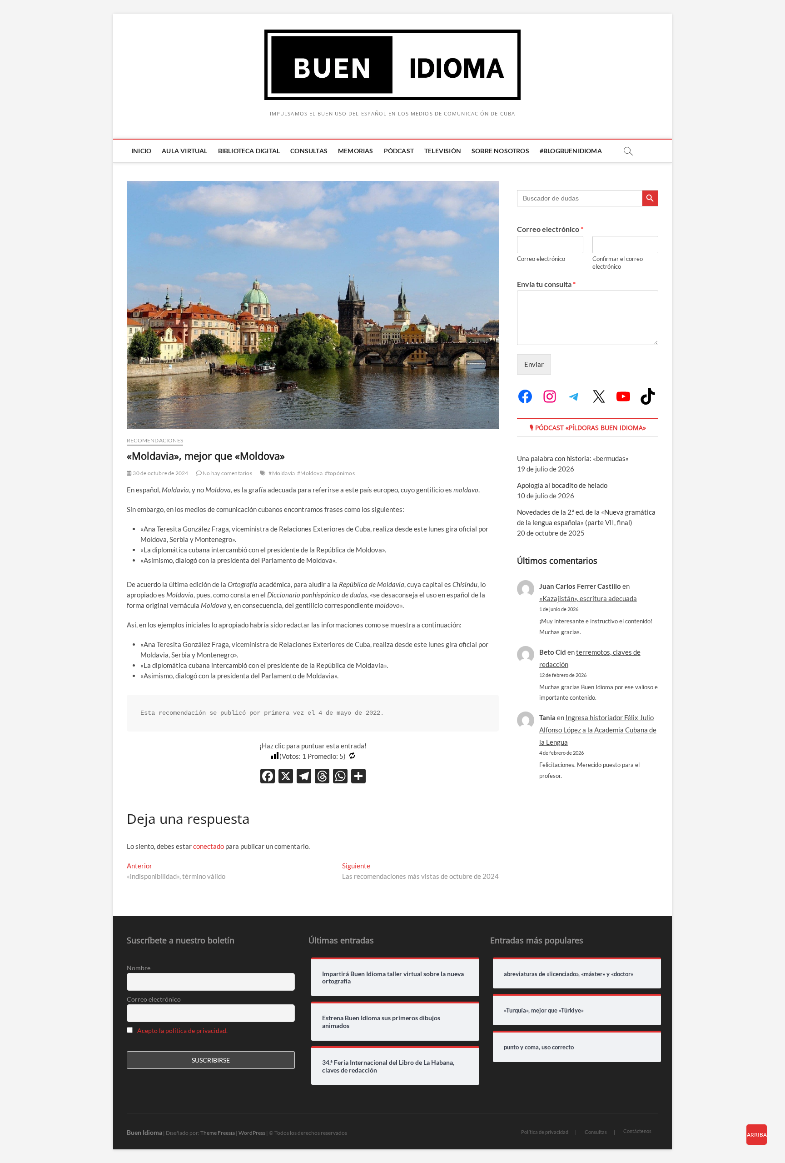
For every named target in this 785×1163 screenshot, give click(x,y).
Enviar (534, 364)
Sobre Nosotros (500, 151)
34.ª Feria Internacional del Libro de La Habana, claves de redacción (388, 1066)
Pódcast (399, 151)
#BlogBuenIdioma (571, 151)
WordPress (251, 1132)
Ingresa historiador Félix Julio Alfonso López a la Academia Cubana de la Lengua (597, 729)
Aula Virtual (184, 151)
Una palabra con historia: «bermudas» (573, 458)
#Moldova (310, 473)
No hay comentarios (227, 473)
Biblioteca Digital (249, 151)
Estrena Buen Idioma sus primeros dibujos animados (381, 1021)
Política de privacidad (544, 1132)
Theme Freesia (217, 1132)
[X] (286, 777)
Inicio (141, 151)
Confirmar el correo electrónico (617, 262)
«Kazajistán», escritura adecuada (588, 598)
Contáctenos (637, 1131)
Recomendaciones (155, 440)
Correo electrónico (550, 229)
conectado (208, 846)
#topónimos (340, 473)
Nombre (138, 968)
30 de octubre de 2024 (160, 473)
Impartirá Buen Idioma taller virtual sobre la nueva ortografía (393, 977)
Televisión (442, 151)
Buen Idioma (144, 1132)
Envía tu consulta (546, 284)
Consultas (309, 151)
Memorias (355, 151)
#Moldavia (281, 473)
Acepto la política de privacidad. (182, 1030)
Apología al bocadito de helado (562, 485)
